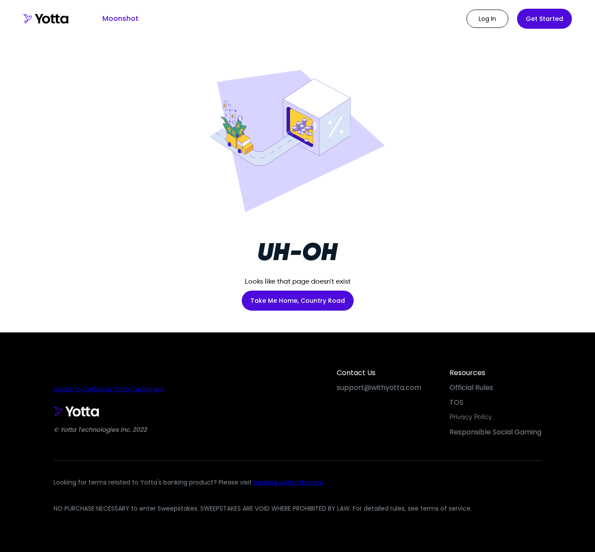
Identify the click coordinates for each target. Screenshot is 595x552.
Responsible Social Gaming (495, 432)
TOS (456, 402)
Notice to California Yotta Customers (108, 389)
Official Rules (471, 388)
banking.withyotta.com (289, 482)
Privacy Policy (471, 417)
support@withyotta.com (379, 388)
